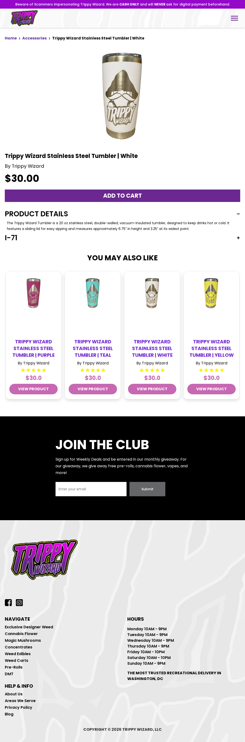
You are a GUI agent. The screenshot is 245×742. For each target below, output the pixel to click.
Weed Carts (16, 660)
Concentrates (18, 647)
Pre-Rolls (13, 667)
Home (11, 38)
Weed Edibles (18, 654)
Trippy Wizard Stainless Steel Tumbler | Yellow (211, 348)
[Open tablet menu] (234, 18)
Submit (147, 489)
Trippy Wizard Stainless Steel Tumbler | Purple (33, 348)
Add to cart (122, 196)
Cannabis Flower (21, 633)
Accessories (34, 38)
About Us (13, 694)
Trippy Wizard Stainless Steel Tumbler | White (152, 348)
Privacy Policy (18, 707)
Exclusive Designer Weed (29, 627)
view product (33, 389)
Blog (9, 714)
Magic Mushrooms (23, 640)
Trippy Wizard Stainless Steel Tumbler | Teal (93, 348)
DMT (9, 674)
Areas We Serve (20, 700)
